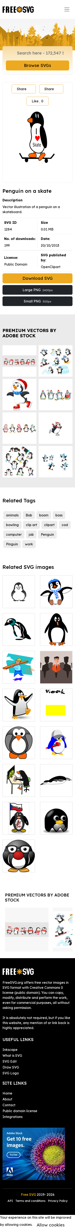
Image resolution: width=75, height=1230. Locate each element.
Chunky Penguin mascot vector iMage (18, 859)
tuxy (10, 715)
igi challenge (17, 829)
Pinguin (12, 544)
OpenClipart (50, 267)
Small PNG (37, 301)
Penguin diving (56, 788)
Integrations (12, 1117)
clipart (49, 525)
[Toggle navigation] (66, 9)
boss (58, 515)
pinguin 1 (14, 640)
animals (12, 515)
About (7, 1099)
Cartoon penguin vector (18, 597)
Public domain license (19, 1111)
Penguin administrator (19, 788)
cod (65, 525)
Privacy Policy (58, 1201)
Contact (8, 1105)
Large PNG (37, 290)
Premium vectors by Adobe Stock (29, 333)
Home (7, 1093)
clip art (31, 525)
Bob (29, 515)
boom (43, 515)
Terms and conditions (30, 1201)
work (29, 544)
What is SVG (12, 1055)
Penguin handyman (56, 750)
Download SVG (37, 278)
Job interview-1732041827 (56, 673)
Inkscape (10, 1050)
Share (21, 89)
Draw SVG (10, 1067)
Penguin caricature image (56, 635)
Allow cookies (51, 1224)
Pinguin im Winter (56, 599)
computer (14, 534)
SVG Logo (10, 1073)
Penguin (47, 534)
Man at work (17, 678)
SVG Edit (9, 1061)
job (31, 534)
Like (37, 101)
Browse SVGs (37, 65)
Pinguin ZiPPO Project (19, 750)
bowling (12, 525)
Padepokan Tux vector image (56, 824)
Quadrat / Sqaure (56, 713)
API (11, 1201)
